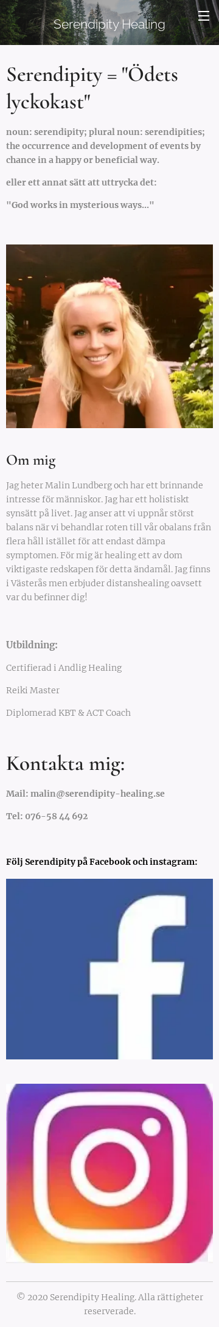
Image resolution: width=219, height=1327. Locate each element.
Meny (204, 15)
